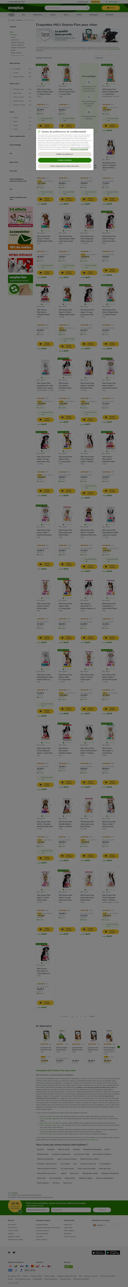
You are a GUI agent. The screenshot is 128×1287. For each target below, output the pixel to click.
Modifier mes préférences (64, 154)
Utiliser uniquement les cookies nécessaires (64, 166)
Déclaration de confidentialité (79, 149)
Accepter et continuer (65, 160)
